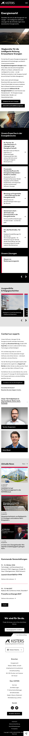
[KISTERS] (8, 3)
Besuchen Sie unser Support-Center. (11, 390)
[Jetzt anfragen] (26, 733)
